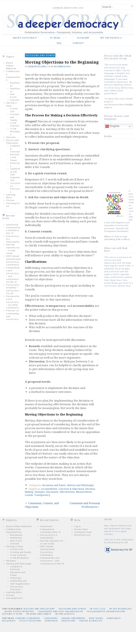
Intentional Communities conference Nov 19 (50, 529)
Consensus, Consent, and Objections (42, 505)
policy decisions (30, 620)
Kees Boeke (96, 618)
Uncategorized (14, 598)
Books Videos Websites (11, 66)
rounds (29, 495)
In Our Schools (18, 555)
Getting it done (14, 546)
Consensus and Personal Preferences (84, 505)
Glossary (83, 37)
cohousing (51, 618)
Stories (10, 200)
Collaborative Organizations (106, 611)
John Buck (51, 620)
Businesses (16, 535)
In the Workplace (15, 131)
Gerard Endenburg (73, 618)
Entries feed (81, 529)
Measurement (84, 491)
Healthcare (16, 538)
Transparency (42, 495)
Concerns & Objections (71, 488)
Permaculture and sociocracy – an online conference (13, 302)
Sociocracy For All (117, 542)
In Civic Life (16, 549)
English (114, 126)
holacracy (9, 620)
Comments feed (83, 532)
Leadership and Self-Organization (15, 174)
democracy (114, 618)
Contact (78, 43)
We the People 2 (110, 37)
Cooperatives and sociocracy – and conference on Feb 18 (52, 561)
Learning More (14, 592)
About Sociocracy (25, 37)
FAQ (59, 43)
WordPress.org (82, 535)
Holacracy (15, 578)
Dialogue (40, 491)
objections (68, 620)
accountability (49, 488)
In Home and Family (20, 552)
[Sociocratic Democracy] (68, 23)
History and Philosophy (80, 485)
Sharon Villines (37, 66)
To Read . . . (57, 37)
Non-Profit (16, 541)
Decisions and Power (14, 157)
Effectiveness (67, 491)
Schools (14, 100)
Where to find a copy (115, 236)
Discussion (52, 491)
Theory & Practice (90, 620)
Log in (77, 526)
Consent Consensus (27, 618)
